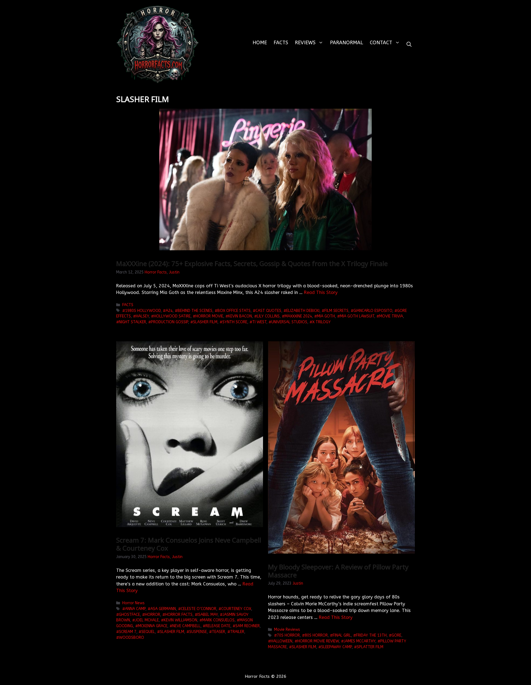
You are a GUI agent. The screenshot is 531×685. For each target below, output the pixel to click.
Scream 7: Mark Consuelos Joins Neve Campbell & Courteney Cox (188, 544)
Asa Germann (163, 608)
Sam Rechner (247, 626)
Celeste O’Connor (198, 608)
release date (217, 626)
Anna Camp (135, 608)
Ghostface (129, 614)
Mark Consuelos (218, 620)
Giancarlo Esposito (372, 310)
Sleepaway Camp (336, 647)
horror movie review (318, 641)
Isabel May (207, 614)
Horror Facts (156, 272)
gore (396, 635)
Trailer (237, 631)
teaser (218, 631)
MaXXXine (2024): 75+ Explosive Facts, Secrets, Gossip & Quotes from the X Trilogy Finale (252, 263)
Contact (381, 43)
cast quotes (268, 310)
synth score (234, 322)
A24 (169, 310)
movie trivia (391, 316)
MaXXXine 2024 (298, 316)
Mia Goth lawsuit (357, 316)
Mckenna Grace (152, 626)
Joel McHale (147, 620)
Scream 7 (127, 631)
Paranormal (346, 43)
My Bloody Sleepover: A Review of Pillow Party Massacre (338, 570)
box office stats (234, 310)
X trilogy (321, 322)
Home (260, 43)
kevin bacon (240, 316)
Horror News (133, 603)
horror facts (178, 614)
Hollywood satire (172, 316)
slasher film (205, 322)
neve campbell (186, 626)
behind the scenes (195, 310)
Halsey (142, 316)
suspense (198, 631)
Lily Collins (268, 316)
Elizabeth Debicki (302, 310)
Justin (174, 272)
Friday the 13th (371, 635)
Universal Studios (289, 322)
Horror (152, 614)
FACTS (281, 43)
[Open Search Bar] (409, 44)
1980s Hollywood (143, 310)
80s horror (316, 635)
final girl (342, 635)
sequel (148, 631)
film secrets (336, 310)
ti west (259, 322)
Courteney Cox (236, 608)
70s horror (288, 635)
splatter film (370, 647)
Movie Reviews (287, 629)
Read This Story (321, 292)
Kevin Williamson (180, 620)
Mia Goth (326, 316)
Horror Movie (209, 316)
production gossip (169, 322)
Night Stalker (132, 322)
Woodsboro (131, 637)
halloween (281, 641)
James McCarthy (359, 641)
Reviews (305, 43)
